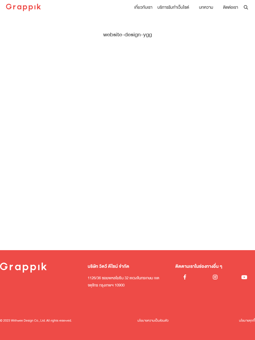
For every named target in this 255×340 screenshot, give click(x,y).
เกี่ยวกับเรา (143, 7)
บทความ (206, 7)
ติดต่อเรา (230, 7)
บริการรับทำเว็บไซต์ (173, 7)
